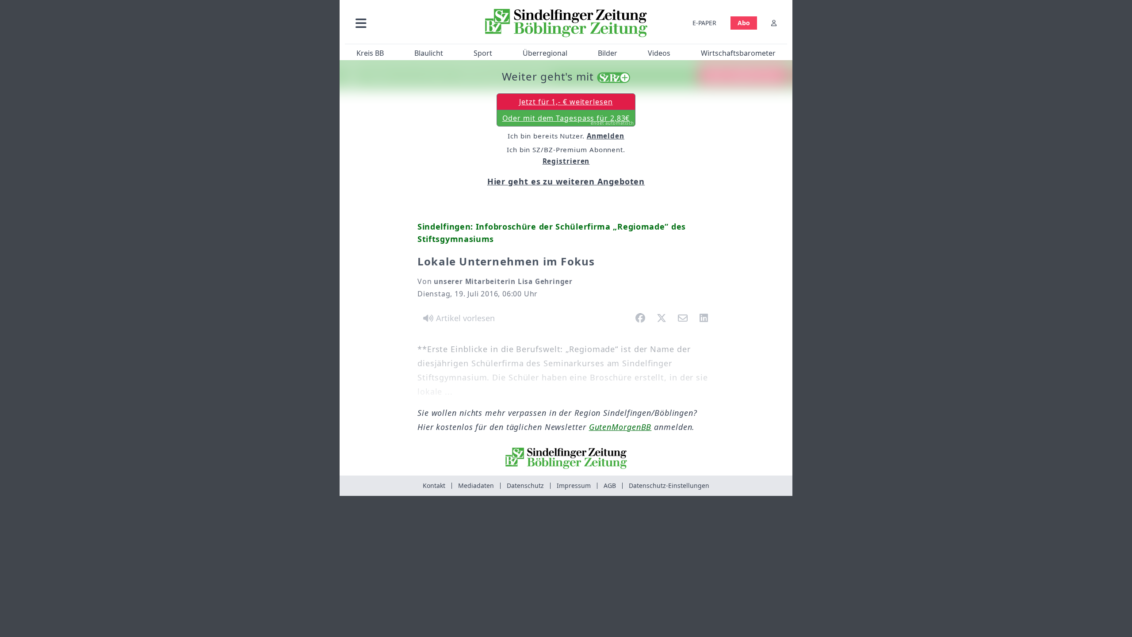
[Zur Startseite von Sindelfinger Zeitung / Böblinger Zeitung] (566, 23)
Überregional (545, 53)
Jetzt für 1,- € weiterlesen (565, 102)
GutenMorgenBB (620, 427)
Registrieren (566, 161)
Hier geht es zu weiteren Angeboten (566, 181)
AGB (610, 485)
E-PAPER (704, 23)
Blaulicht (428, 53)
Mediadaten (476, 485)
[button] (408, 22)
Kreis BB (370, 53)
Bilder (607, 53)
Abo (744, 23)
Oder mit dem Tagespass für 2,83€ (568, 120)
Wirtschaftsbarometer (738, 53)
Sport (483, 53)
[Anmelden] (773, 22)
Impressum (574, 485)
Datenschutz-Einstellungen (669, 485)
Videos (659, 53)
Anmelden (605, 135)
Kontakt (434, 485)
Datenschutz (525, 485)
